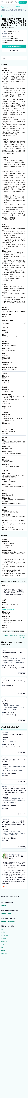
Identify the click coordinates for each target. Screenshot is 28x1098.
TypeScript (4, 935)
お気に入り (15, 50)
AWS (2, 944)
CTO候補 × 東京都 (6, 913)
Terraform (4, 953)
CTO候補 (3, 905)
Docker (3, 950)
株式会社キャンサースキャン (9, 16)
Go (2, 929)
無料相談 (22, 2)
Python (3, 932)
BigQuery (4, 941)
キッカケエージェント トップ (7, 6)
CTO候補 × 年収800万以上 (8, 921)
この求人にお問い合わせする (14, 47)
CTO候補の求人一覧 (19, 6)
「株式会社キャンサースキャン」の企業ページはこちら (13, 636)
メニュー (2, 2)
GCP (2, 947)
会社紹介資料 (6, 323)
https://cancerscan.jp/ (8, 609)
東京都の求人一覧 (4, 7)
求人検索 (16, 2)
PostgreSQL (4, 938)
